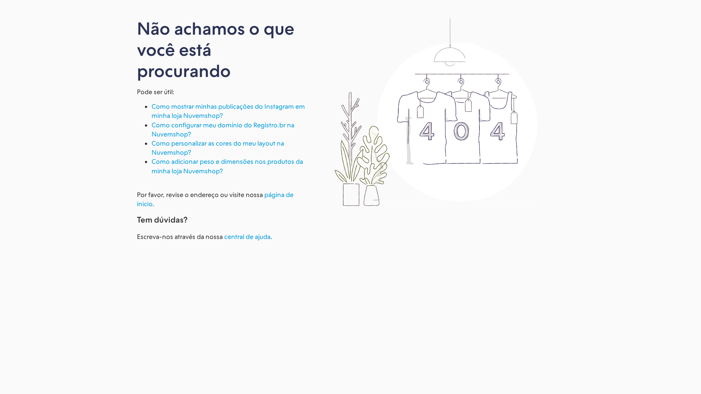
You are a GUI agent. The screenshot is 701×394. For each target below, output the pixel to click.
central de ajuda (247, 236)
